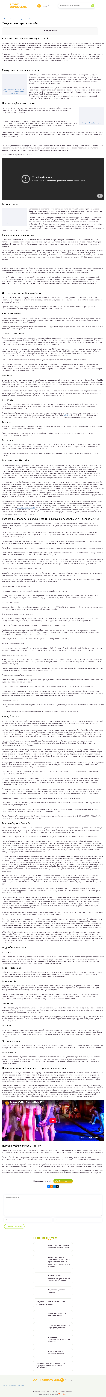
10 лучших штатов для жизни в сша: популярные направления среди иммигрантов (50, 1365)
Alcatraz (67, 415)
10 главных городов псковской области (56, 1352)
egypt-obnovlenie (25, 5)
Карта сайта (12, 1385)
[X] (57, 1186)
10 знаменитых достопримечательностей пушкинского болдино (59, 1278)
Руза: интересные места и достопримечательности (58, 1246)
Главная (4, 1385)
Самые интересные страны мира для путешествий (59, 1326)
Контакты (21, 1385)
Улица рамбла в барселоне (92, 123)
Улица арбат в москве (14, 224)
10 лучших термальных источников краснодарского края (50, 1303)
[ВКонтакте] (48, 1186)
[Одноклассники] (51, 1186)
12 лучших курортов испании (56, 1291)
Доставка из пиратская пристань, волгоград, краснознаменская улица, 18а (14, 91)
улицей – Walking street (26, 508)
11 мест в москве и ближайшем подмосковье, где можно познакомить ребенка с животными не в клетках (59, 1261)
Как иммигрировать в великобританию (57, 1315)
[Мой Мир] (54, 1186)
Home (6, 19)
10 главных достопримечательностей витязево (59, 1339)
